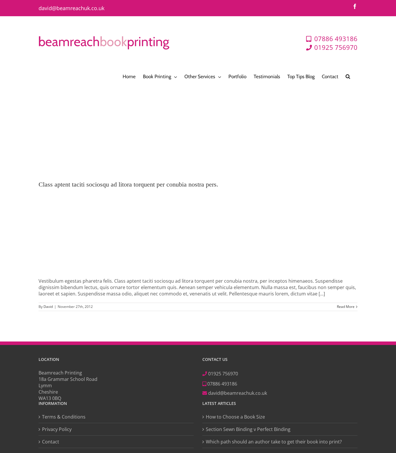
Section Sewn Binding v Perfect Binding (248, 429)
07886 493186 (221, 384)
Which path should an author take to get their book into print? (274, 442)
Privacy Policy (57, 429)
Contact (50, 442)
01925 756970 (223, 373)
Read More (346, 306)
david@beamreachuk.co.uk (71, 8)
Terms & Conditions (64, 417)
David (48, 306)
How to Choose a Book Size (235, 417)
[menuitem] (129, 76)
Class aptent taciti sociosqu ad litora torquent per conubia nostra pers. (128, 184)
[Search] (348, 76)
